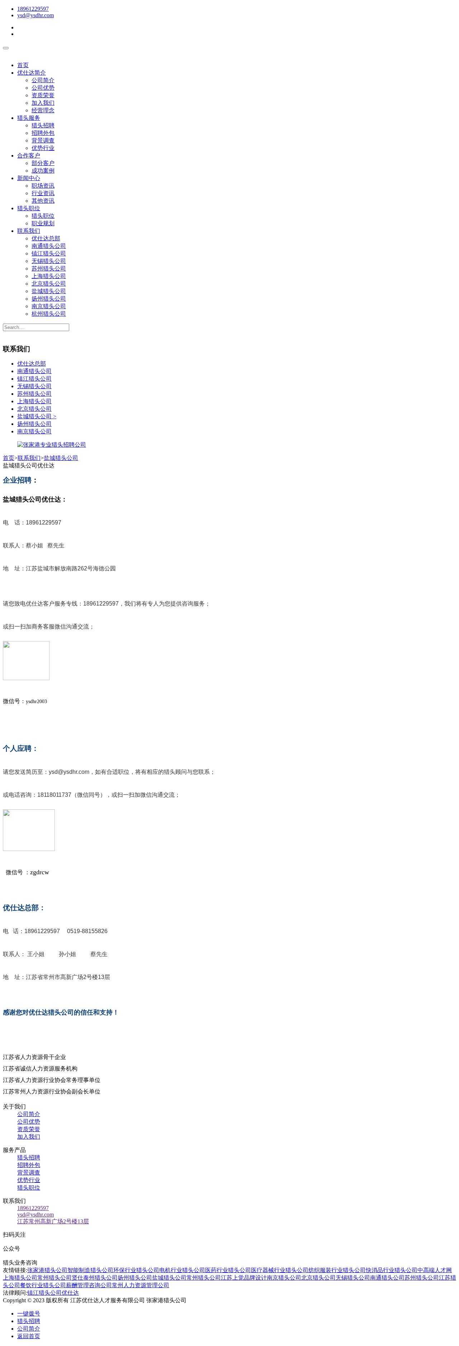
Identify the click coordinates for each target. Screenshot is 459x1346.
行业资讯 (43, 193)
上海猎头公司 (49, 276)
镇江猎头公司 (49, 253)
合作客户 (28, 155)
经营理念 (43, 110)
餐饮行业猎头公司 (43, 1285)
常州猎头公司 (203, 1278)
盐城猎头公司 (49, 291)
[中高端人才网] (51, 445)
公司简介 (43, 80)
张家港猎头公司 (47, 1270)
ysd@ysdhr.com (35, 15)
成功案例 (43, 171)
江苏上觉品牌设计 (244, 1278)
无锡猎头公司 (49, 261)
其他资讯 (43, 201)
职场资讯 (43, 186)
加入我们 (43, 103)
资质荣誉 (43, 95)
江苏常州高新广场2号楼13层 (53, 1221)
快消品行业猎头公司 (391, 1270)
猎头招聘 (43, 125)
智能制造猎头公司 (90, 1270)
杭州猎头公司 (49, 314)
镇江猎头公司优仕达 (53, 1293)
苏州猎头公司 (49, 268)
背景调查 (43, 140)
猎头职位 (28, 208)
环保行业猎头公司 (136, 1270)
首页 (23, 65)
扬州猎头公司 (49, 299)
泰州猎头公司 (100, 1278)
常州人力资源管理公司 (140, 1285)
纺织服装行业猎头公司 (337, 1270)
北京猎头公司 (49, 284)
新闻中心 (28, 178)
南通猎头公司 (49, 246)
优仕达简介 (31, 73)
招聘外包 (43, 133)
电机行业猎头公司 (182, 1270)
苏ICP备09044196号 (218, 1300)
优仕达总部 (46, 238)
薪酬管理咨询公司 (89, 1285)
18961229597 (33, 9)
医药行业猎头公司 (228, 1270)
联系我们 (28, 231)
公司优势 (43, 88)
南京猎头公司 (49, 306)
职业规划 (43, 223)
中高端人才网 (434, 1270)
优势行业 (43, 148)
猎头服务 (28, 118)
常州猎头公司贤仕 (60, 1278)
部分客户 (43, 163)
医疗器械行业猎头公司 (279, 1270)
